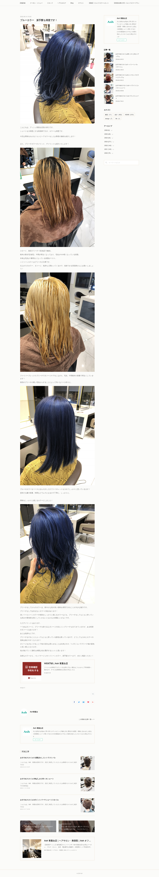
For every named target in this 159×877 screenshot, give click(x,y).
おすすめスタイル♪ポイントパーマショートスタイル (39, 800)
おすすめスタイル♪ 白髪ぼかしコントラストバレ (38, 757)
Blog (72, 3)
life (117, 118)
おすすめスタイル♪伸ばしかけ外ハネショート (37, 778)
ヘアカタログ (62, 3)
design (108, 118)
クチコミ (81, 3)
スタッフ (50, 3)
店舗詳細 (22, 3)
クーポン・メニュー (36, 3)
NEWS (129, 115)
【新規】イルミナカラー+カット (98, 3)
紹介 (118, 115)
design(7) (22, 687)
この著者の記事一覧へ (86, 719)
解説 (108, 115)
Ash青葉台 (34, 711)
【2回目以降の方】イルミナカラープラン (126, 3)
